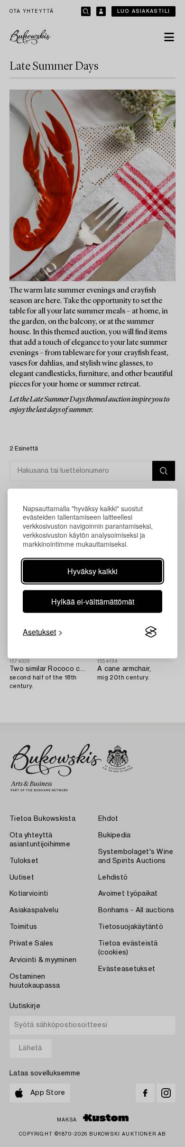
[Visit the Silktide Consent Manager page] (150, 632)
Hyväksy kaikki (92, 571)
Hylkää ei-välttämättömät (92, 601)
